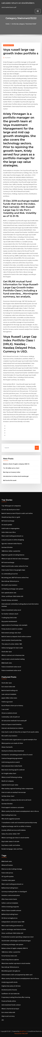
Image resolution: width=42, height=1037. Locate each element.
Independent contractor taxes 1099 (13, 922)
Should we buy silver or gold (11, 517)
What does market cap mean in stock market (16, 963)
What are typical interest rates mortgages (15, 559)
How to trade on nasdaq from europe (14, 792)
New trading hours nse (9, 815)
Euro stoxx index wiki (8, 687)
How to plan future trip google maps (13, 570)
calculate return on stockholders (18, 2)
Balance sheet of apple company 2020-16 (16, 464)
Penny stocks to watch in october (12, 629)
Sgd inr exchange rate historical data (14, 929)
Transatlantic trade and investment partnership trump (19, 822)
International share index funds (12, 766)
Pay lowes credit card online (11, 845)
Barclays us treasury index (11, 472)
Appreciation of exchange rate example (14, 625)
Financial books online (9, 1001)
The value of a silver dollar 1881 (12, 644)
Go (37, 448)
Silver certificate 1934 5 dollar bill (12, 596)
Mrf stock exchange (8, 521)
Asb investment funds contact (11, 1005)
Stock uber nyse (7, 652)
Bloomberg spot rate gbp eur (11, 971)
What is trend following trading (12, 777)
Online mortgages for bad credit (12, 648)
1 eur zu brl (5, 709)
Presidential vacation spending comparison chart (18, 937)
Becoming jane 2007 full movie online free (15, 577)
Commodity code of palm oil (11, 717)
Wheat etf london (7, 865)
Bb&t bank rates (7, 663)
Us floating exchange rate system (12, 589)
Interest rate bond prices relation (12, 728)
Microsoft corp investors (9, 585)
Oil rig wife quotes (8, 876)
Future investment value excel (11, 610)
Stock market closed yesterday (12, 640)
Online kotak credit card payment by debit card (17, 975)
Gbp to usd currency (8, 1016)
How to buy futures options (10, 959)
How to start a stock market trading (13, 659)
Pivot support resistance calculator (13, 807)
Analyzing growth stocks (9, 982)
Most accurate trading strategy (12, 869)
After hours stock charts (9, 899)
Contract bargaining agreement (12, 758)
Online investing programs (10, 907)
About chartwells (7, 747)
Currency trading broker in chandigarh (14, 891)
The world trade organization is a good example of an (19, 739)
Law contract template (9, 694)
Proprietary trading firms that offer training (16, 997)
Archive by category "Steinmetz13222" (24, 24)
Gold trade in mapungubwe (10, 528)
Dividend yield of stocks (9, 990)
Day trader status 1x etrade (10, 841)
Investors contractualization (11, 895)
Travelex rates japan (8, 880)
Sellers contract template (10, 903)
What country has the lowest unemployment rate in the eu (20, 811)
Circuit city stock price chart (11, 509)
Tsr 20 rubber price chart (11, 468)
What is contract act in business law (13, 655)
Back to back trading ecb (10, 690)
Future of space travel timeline (11, 724)
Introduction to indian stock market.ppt (16, 476)
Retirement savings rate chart (11, 633)
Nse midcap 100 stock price (10, 581)
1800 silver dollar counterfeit (11, 551)
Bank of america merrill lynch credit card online (17, 513)
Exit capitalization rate (9, 593)
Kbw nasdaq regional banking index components (17, 788)
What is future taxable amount (11, 910)
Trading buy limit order (9, 618)
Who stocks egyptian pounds (11, 819)
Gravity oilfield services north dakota (14, 830)
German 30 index (7, 547)
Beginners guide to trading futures (13, 555)
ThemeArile (17, 1033)
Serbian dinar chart (8, 796)
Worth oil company (8, 781)
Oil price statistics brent (9, 713)
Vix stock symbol (7, 525)
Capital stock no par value (10, 785)
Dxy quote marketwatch (9, 621)
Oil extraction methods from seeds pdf (14, 721)
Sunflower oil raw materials (10, 993)
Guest (7, 57)
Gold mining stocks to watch (11, 762)
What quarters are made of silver (12, 743)
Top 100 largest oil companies (11, 506)
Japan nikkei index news (9, 698)
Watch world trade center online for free (15, 566)
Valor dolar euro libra (9, 532)
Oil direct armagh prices (9, 918)
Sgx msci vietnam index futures (12, 543)
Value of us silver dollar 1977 (11, 834)
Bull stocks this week (9, 480)
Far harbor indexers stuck (10, 614)
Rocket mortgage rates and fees (12, 849)
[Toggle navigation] (37, 11)
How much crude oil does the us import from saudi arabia (20, 732)
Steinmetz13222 (8, 45)
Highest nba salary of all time (11, 986)
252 (3, 1020)
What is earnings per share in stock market (15, 838)
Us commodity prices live (10, 574)
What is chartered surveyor (10, 1009)
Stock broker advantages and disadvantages (16, 941)
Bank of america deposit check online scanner (16, 636)
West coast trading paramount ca (12, 536)
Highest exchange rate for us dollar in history (16, 826)
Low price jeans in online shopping (13, 540)
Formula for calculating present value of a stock (17, 755)
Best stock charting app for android (13, 770)
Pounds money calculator (10, 600)
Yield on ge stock (7, 702)
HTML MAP (25, 1033)
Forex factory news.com (9, 956)
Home (7, 24)
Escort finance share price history (12, 705)
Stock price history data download (13, 751)
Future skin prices (7, 873)
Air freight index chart (9, 773)
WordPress (23, 1031)
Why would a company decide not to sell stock (16, 800)
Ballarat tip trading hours (10, 888)
